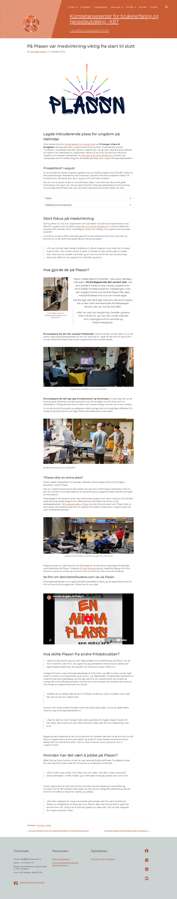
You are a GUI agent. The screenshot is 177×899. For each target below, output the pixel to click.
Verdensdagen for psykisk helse (79, 144)
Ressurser (116, 7)
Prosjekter (86, 7)
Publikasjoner (101, 7)
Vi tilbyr (71, 7)
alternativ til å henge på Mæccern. (97, 155)
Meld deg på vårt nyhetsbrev (103, 859)
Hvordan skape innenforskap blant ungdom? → (127, 831)
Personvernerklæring (61, 859)
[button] (77, 7)
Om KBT (130, 7)
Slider (48, 825)
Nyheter (41, 825)
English (153, 7)
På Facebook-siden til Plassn (75, 504)
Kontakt (143, 7)
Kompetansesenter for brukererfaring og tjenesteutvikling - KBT (114, 19)
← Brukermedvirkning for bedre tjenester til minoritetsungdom (58, 831)
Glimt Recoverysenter (92, 568)
